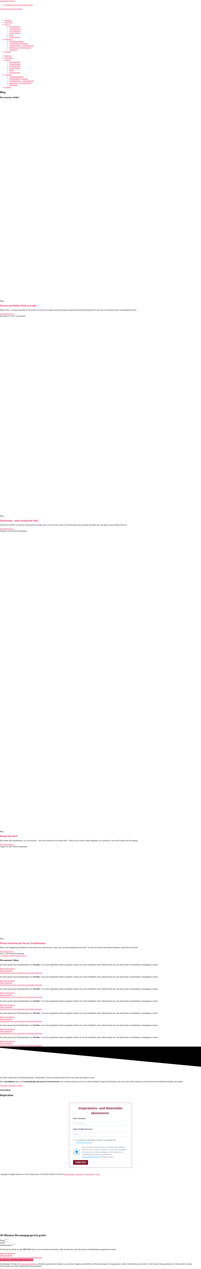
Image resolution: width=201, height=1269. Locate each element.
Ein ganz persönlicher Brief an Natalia (18, 305)
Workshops (13, 50)
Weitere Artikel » (21, 956)
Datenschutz (89, 1174)
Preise (11, 35)
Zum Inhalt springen (7, 1)
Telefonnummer (6, 1245)
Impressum (80, 1174)
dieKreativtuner (69, 1174)
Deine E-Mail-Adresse (82, 1129)
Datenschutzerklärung (84, 1142)
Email (2, 1243)
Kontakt (8, 52)
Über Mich (9, 23)
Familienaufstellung (16, 41)
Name (2, 1240)
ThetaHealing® (15, 29)
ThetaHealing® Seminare (18, 43)
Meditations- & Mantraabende (20, 48)
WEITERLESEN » (7, 314)
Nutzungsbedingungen (90, 1157)
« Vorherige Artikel (7, 956)
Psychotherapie (14, 31)
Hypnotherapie (14, 27)
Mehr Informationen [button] (7, 969)
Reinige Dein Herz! (9, 836)
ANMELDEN (80, 1162)
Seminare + (9, 39)
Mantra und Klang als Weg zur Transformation (23, 943)
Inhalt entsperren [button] (6, 971)
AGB (97, 1174)
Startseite (8, 20)
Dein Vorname (79, 1118)
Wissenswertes (14, 37)
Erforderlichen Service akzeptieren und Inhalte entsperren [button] (21, 973)
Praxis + (8, 25)
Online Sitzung (14, 33)
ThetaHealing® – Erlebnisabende (21, 46)
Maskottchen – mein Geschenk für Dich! (19, 520)
